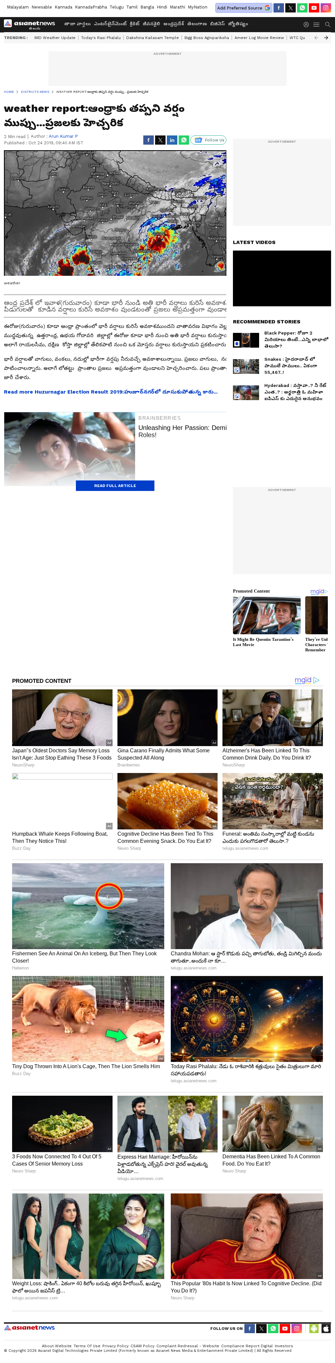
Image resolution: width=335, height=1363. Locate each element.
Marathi (177, 7)
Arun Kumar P (63, 136)
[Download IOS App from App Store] (326, 1328)
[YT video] (314, 7)
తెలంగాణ (197, 23)
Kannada (63, 7)
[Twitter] (290, 7)
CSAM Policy (142, 1346)
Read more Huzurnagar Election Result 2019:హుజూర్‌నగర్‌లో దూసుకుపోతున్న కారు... (111, 392)
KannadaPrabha (91, 7)
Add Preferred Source (239, 8)
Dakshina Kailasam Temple (152, 37)
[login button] (308, 24)
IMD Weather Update (55, 37)
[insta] (326, 7)
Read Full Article (115, 485)
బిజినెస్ (217, 23)
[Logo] (32, 24)
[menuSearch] (327, 24)
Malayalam (18, 7)
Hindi (162, 7)
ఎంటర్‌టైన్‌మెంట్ (110, 23)
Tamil (132, 7)
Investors (284, 1346)
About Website (57, 1346)
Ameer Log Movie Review (259, 37)
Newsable (41, 7)
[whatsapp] (302, 7)
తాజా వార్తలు (77, 23)
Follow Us (214, 140)
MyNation (197, 7)
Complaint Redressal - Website (187, 1346)
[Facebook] (278, 7)
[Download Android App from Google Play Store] (314, 1328)
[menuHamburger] (316, 24)
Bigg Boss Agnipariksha (207, 37)
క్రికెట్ (134, 23)
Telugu (117, 7)
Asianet (29, 1328)
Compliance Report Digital (247, 1346)
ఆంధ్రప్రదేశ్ (173, 23)
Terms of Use (87, 1346)
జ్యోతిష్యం (238, 23)
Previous (316, 37)
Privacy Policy (115, 1346)
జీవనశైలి (151, 23)
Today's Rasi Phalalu (101, 37)
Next (326, 37)
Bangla (147, 7)
